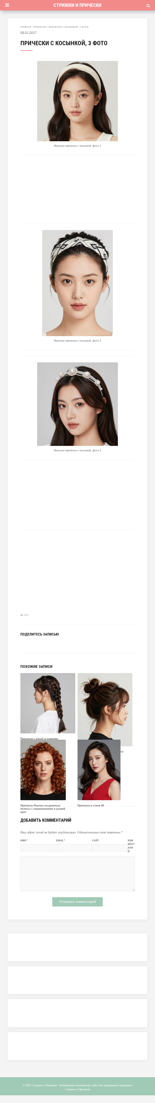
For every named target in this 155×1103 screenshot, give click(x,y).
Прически (40, 27)
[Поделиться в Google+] (53, 643)
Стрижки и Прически (77, 5)
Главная (25, 27)
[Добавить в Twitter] (34, 643)
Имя (24, 840)
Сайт (95, 840)
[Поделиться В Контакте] (22, 643)
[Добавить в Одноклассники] (41, 643)
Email (60, 840)
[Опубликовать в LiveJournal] (47, 643)
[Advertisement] (77, 189)
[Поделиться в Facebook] (28, 643)
